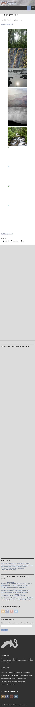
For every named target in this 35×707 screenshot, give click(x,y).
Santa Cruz (12, 599)
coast (19, 585)
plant (22, 598)
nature (18, 594)
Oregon (13, 598)
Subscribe (4, 629)
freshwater (15, 587)
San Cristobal (7, 599)
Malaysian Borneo (4, 595)
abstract (3, 583)
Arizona (24, 583)
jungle (13, 592)
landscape (17, 592)
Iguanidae (23, 590)
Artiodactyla (29, 583)
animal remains (18, 583)
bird (5, 585)
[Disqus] (17, 270)
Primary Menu (33, 8)
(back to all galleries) (7, 24)
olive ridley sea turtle (6, 598)
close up (14, 585)
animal (10, 582)
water (25, 599)
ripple (2, 599)
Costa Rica (23, 585)
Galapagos (22, 587)
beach (2, 585)
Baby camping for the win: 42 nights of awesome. (14, 566)
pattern (18, 598)
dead (27, 585)
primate (25, 598)
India (28, 590)
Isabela (10, 592)
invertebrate (4, 592)
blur (8, 585)
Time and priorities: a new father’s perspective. (13, 568)
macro (26, 592)
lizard (22, 592)
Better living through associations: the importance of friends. (17, 565)
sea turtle (17, 599)
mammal (11, 595)
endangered (10, 587)
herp (15, 590)
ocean (23, 595)
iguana (19, 590)
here (11, 662)
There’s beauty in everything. (8, 569)
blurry (10, 585)
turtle (21, 599)
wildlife (28, 599)
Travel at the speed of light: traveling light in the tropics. (15, 563)
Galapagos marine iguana (7, 590)
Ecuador (4, 587)
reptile (30, 597)
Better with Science (13, 704)
